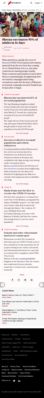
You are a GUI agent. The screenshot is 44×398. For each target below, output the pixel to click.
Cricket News (24, 335)
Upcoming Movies (21, 355)
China (22, 107)
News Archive (13, 373)
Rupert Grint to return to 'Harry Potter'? (18, 295)
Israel (4, 68)
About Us (5, 366)
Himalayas (21, 261)
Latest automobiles (29, 343)
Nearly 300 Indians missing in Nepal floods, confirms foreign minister (19, 320)
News (9, 10)
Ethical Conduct (17, 370)
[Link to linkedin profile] (19, 380)
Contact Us (5, 370)
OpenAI (5, 306)
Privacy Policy (15, 366)
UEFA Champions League (29, 351)
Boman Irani (6, 314)
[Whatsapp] (19, 280)
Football (18, 339)
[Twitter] (25, 280)
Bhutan (5, 63)
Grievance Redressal (32, 370)
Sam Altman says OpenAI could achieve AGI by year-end (20, 302)
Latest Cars (16, 347)
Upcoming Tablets (8, 359)
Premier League (27, 347)
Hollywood (26, 339)
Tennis (15, 351)
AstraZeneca (12, 169)
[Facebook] (12, 280)
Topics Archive (25, 373)
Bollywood (5, 335)
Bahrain (24, 68)
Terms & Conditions (29, 366)
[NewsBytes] (14, 3)
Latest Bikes (6, 347)
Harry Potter (6, 297)
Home (4, 10)
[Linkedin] (31, 280)
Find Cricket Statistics (25, 376)
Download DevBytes (9, 376)
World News (17, 10)
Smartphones (6, 351)
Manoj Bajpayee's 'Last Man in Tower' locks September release (19, 311)
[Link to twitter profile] (14, 380)
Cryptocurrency (7, 339)
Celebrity (14, 335)
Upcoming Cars (7, 355)
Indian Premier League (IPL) (11, 343)
